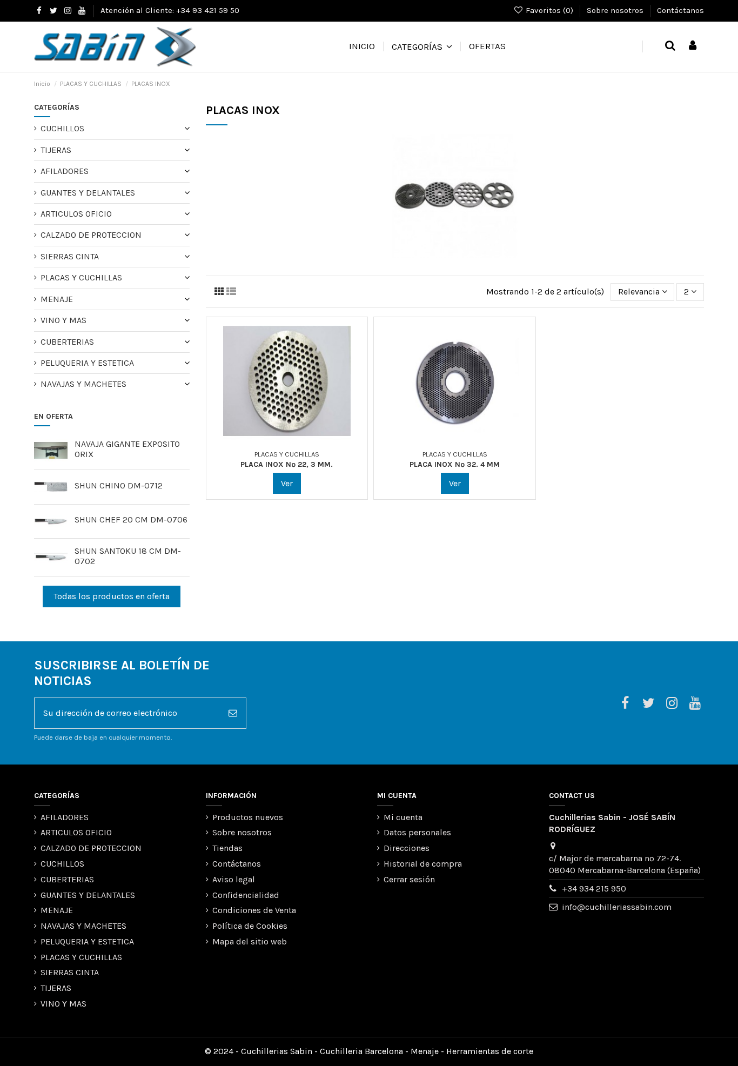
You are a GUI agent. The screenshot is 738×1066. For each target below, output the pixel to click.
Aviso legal (233, 879)
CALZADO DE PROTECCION (91, 235)
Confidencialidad (245, 895)
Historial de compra (423, 864)
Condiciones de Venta (254, 910)
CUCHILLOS (62, 128)
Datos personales (417, 832)
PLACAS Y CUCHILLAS (81, 277)
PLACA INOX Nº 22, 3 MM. (286, 464)
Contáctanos (680, 10)
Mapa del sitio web (249, 941)
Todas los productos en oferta (111, 596)
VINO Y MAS (63, 320)
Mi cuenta (403, 817)
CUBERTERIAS (67, 342)
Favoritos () (549, 10)
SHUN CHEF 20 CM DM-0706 (131, 519)
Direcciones (407, 848)
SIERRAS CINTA (70, 256)
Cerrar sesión (409, 879)
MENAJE (57, 299)
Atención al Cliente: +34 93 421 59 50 (169, 10)
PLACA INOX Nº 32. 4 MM (455, 464)
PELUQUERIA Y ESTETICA (87, 363)
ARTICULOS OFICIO (76, 214)
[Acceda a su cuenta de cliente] (693, 46)
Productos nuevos (247, 817)
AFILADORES (65, 171)
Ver (287, 483)
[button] (421, 46)
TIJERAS (56, 150)
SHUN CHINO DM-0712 (119, 485)
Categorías (56, 107)
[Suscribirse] (233, 713)
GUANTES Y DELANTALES (88, 192)
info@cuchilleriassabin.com (617, 907)
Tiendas (227, 848)
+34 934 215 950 (594, 888)
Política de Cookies (249, 926)
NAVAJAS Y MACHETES (83, 384)
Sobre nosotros (616, 10)
